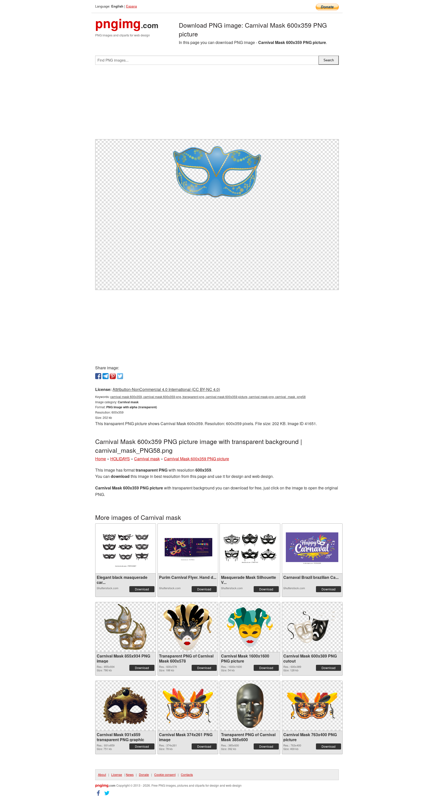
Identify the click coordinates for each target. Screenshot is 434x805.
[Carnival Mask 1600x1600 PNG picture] (250, 627)
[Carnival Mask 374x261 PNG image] (188, 705)
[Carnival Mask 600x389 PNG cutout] (312, 627)
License (116, 774)
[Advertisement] (217, 104)
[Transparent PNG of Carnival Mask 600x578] (188, 627)
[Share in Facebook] (98, 376)
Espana (131, 6)
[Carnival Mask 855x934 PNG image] (125, 627)
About (102, 774)
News (130, 774)
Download (142, 589)
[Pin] (113, 376)
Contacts (187, 774)
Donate (144, 774)
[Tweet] (120, 376)
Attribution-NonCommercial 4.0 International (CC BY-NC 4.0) (166, 389)
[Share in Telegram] (105, 376)
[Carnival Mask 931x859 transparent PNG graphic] (125, 706)
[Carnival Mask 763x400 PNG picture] (312, 706)
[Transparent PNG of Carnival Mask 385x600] (250, 706)
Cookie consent (165, 774)
